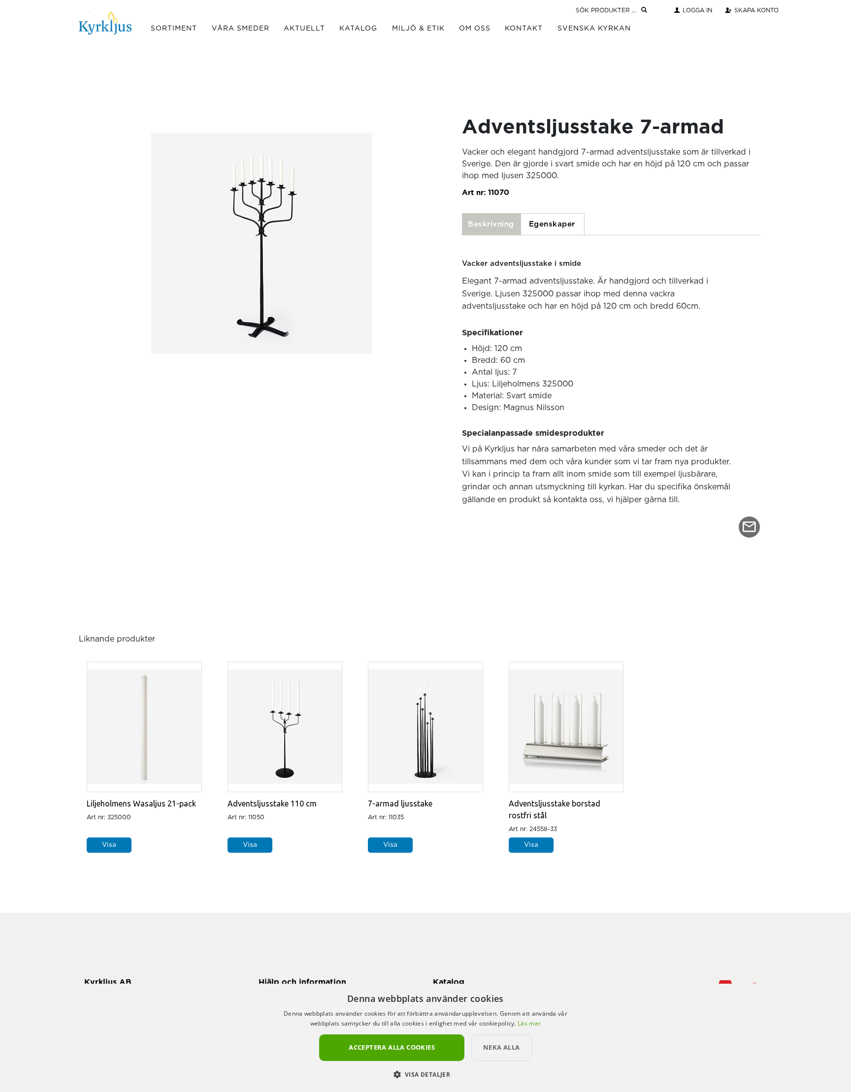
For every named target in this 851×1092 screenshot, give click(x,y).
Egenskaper (552, 224)
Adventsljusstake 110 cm (272, 803)
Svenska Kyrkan (594, 28)
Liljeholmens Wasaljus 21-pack (141, 803)
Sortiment (174, 28)
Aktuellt (304, 28)
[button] (426, 1074)
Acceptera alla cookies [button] (392, 1047)
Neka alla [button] (501, 1047)
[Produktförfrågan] (749, 527)
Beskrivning (491, 224)
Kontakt (524, 28)
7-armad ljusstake (400, 803)
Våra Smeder (240, 28)
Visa (109, 844)
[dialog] (425, 1038)
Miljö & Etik (418, 28)
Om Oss (475, 28)
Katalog (358, 28)
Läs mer (529, 1023)
